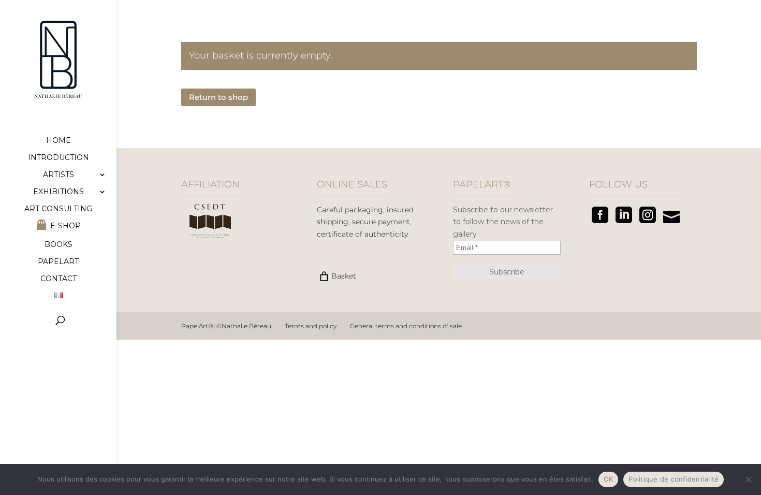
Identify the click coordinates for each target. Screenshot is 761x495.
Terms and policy (310, 326)
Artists (58, 175)
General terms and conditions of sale (406, 326)
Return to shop (218, 97)
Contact (58, 279)
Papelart (58, 262)
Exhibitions (58, 192)
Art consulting (58, 209)
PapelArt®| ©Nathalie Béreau (226, 326)
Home (58, 141)
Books (58, 245)
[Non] (748, 479)
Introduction (58, 158)
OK (608, 479)
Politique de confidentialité (673, 479)
